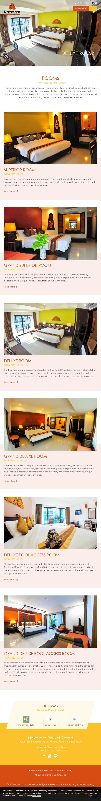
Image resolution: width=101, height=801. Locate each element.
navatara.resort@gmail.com (54, 750)
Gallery (68, 771)
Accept (89, 796)
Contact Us (50, 775)
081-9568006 (46, 747)
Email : (50, 750)
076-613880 (59, 747)
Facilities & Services (54, 771)
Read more (36, 796)
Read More (10, 191)
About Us (39, 775)
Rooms (39, 771)
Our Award (50, 706)
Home (32, 771)
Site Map (61, 775)
